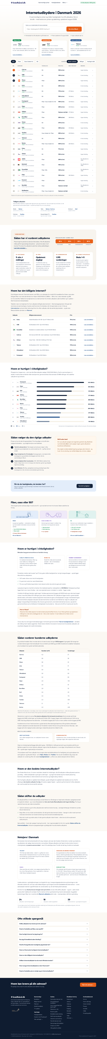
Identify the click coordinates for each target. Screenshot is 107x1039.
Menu (64, 2)
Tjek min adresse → (88, 985)
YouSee (22, 214)
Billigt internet (37, 1001)
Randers (69, 1011)
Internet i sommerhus (56, 1018)
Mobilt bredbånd (38, 1006)
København (70, 999)
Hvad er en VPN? (54, 1025)
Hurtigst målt (91, 61)
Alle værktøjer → (38, 1019)
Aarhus (69, 1001)
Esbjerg (69, 1008)
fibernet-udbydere (44, 894)
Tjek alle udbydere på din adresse (36, 25)
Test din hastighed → (84, 486)
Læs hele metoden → (20, 248)
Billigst (82, 61)
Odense (69, 1004)
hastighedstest (44, 757)
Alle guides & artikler (55, 1028)
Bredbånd (36, 999)
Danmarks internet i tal (56, 999)
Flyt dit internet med (55, 1021)
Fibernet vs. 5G (54, 1009)
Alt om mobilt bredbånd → (77, 535)
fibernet (29, 310)
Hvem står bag (87, 1001)
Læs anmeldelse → (89, 319)
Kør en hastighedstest (66, 621)
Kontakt (85, 1008)
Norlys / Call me (50, 209)
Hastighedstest (56, 2)
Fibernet (36, 1004)
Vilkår (84, 1011)
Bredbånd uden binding (56, 1014)
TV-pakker (37, 1008)
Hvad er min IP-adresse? (40, 1017)
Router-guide (53, 1011)
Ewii (76, 209)
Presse (85, 1006)
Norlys (20, 209)
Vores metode (87, 1004)
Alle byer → (70, 1018)
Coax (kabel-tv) (28, 61)
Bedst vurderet (72, 61)
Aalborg (69, 1006)
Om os (85, 999)
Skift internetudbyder (56, 1016)
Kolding (69, 1013)
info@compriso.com (56, 1034)
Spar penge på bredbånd (56, 1023)
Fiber (19, 61)
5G (37, 61)
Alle (13, 61)
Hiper (41, 754)
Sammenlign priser (43, 2)
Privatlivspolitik (87, 1013)
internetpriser (15, 308)
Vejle (68, 1015)
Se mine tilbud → (74, 29)
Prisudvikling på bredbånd (54, 1002)
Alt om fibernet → (17, 535)
